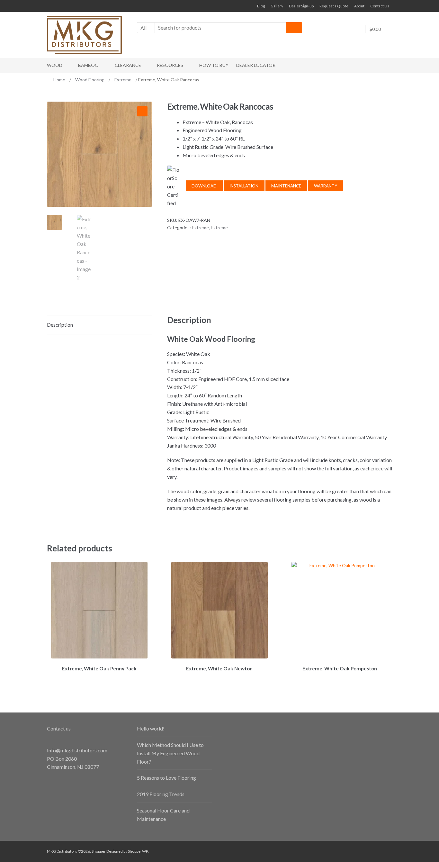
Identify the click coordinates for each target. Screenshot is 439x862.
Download (204, 185)
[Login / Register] (356, 29)
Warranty (325, 185)
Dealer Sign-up (301, 6)
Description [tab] (60, 325)
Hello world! (151, 728)
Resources (170, 65)
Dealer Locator (255, 65)
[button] (142, 111)
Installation (243, 185)
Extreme (122, 79)
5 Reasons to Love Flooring (166, 778)
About (359, 6)
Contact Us (379, 6)
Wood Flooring (89, 79)
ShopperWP (138, 851)
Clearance (128, 65)
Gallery (277, 6)
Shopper (99, 851)
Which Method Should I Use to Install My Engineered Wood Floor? (170, 753)
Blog (261, 6)
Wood (54, 65)
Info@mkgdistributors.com (77, 750)
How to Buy (213, 65)
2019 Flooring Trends (160, 794)
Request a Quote (333, 6)
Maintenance (286, 185)
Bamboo (88, 65)
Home (59, 79)
